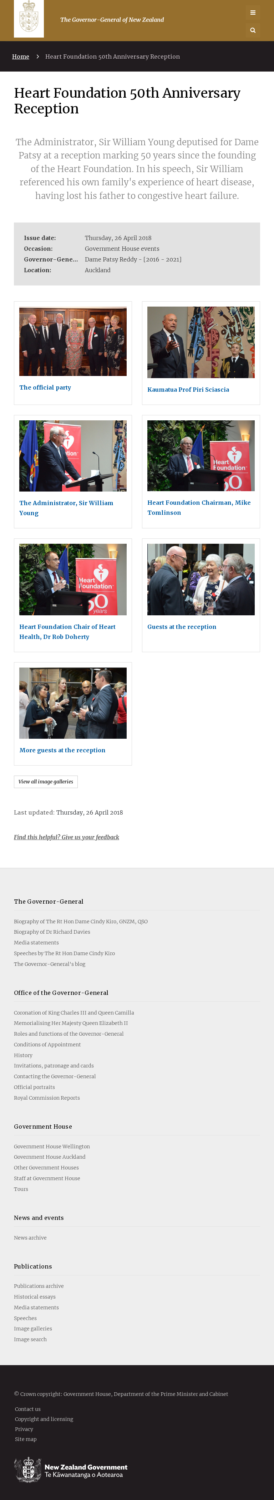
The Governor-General (48, 901)
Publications (33, 1266)
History (23, 1055)
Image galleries (33, 1328)
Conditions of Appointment (47, 1044)
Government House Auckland (50, 1157)
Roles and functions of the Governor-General (69, 1034)
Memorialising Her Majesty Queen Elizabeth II (71, 1023)
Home (20, 56)
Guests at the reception (182, 626)
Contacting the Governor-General (55, 1076)
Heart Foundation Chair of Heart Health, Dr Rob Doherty (67, 631)
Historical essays (35, 1297)
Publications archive (39, 1286)
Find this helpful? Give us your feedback (66, 837)
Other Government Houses (46, 1167)
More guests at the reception (62, 750)
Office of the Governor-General (61, 992)
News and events (39, 1217)
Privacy (24, 1429)
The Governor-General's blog (49, 964)
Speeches (25, 1318)
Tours (21, 1189)
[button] (253, 30)
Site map (26, 1439)
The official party (45, 387)
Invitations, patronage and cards (54, 1065)
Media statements (36, 942)
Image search (30, 1339)
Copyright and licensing (44, 1419)
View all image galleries (46, 781)
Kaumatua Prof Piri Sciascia (188, 389)
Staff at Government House (47, 1178)
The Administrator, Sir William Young (66, 508)
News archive (30, 1238)
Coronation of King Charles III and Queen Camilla (74, 1013)
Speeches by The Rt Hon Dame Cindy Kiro (64, 953)
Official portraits (34, 1087)
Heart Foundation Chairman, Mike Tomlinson (199, 507)
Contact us (28, 1409)
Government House (43, 1126)
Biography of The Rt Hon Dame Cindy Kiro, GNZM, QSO (81, 921)
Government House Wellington (52, 1146)
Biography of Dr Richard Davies (52, 932)
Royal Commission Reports (47, 1098)
